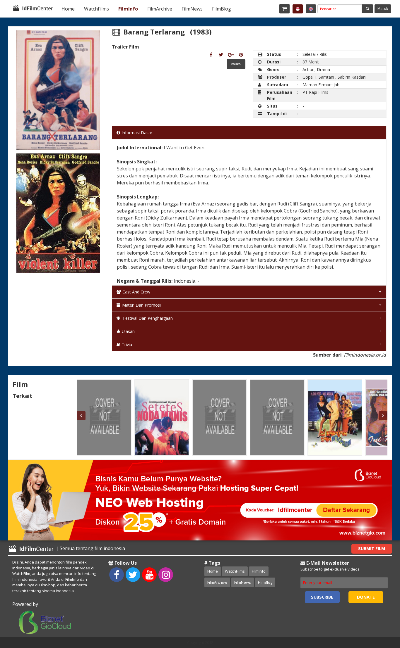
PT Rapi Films (315, 92)
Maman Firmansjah (320, 84)
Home (68, 9)
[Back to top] (381, 611)
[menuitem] (68, 8)
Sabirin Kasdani (352, 77)
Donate (366, 597)
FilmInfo (128, 9)
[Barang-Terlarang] (211, 54)
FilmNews (192, 9)
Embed (236, 64)
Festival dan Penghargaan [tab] (147, 318)
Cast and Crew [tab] (136, 292)
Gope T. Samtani (318, 77)
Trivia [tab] (127, 344)
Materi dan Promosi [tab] (141, 305)
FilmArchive (159, 9)
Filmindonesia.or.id (365, 355)
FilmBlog (221, 9)
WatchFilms (96, 9)
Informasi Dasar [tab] (137, 132)
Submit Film (371, 548)
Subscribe (322, 597)
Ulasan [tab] (128, 331)
